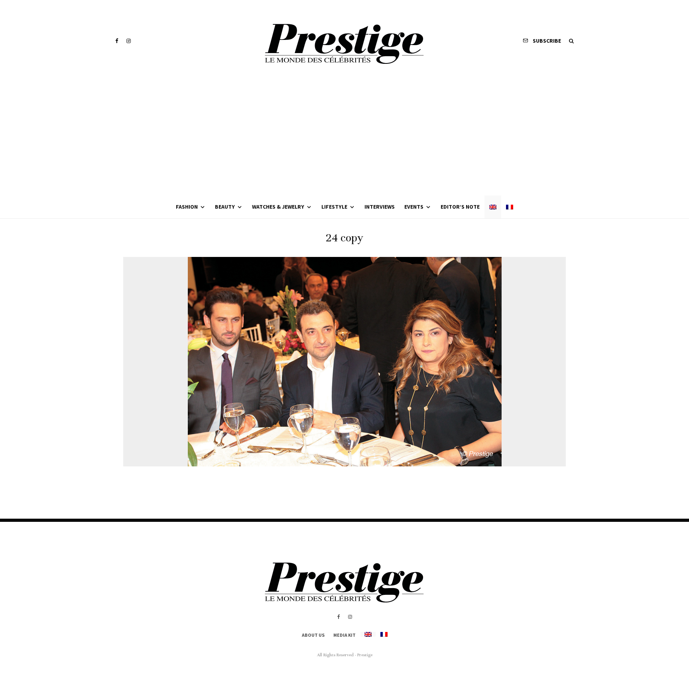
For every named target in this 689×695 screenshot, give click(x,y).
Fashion (187, 206)
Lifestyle (334, 206)
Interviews (379, 206)
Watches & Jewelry (278, 206)
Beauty (225, 206)
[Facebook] (116, 40)
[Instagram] (128, 40)
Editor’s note (460, 206)
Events (413, 206)
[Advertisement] (344, 136)
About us (313, 635)
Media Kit (344, 635)
